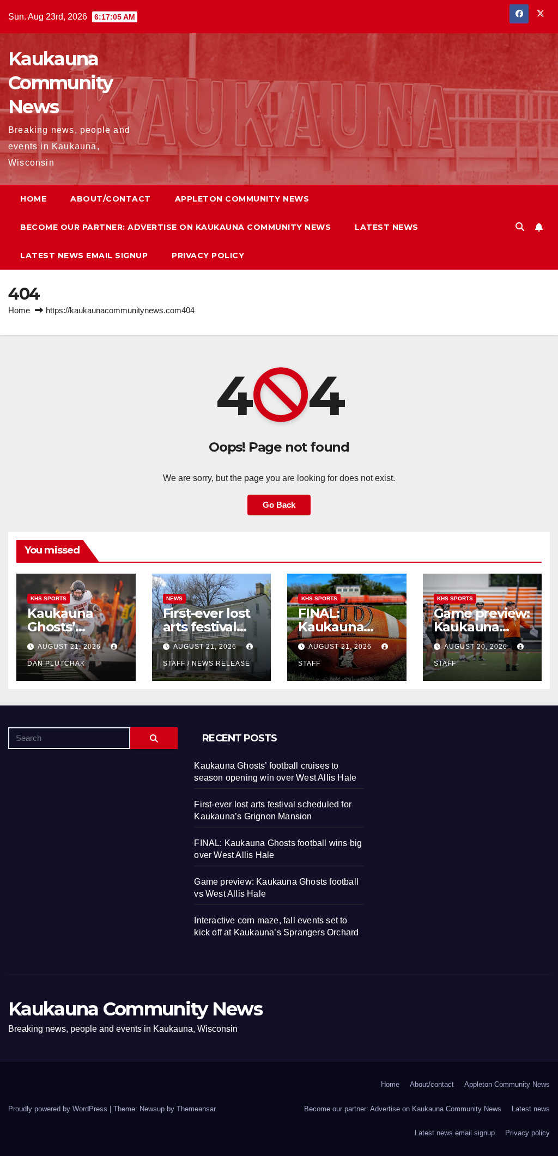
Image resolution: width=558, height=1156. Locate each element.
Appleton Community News (242, 199)
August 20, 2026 (477, 646)
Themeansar (196, 1109)
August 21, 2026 (70, 646)
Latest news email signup (84, 255)
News (174, 598)
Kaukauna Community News (60, 82)
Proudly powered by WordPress (59, 1109)
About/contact (110, 199)
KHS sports (48, 598)
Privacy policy (208, 255)
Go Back (279, 504)
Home (33, 199)
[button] (519, 227)
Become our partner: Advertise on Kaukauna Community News (175, 227)
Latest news (386, 227)
